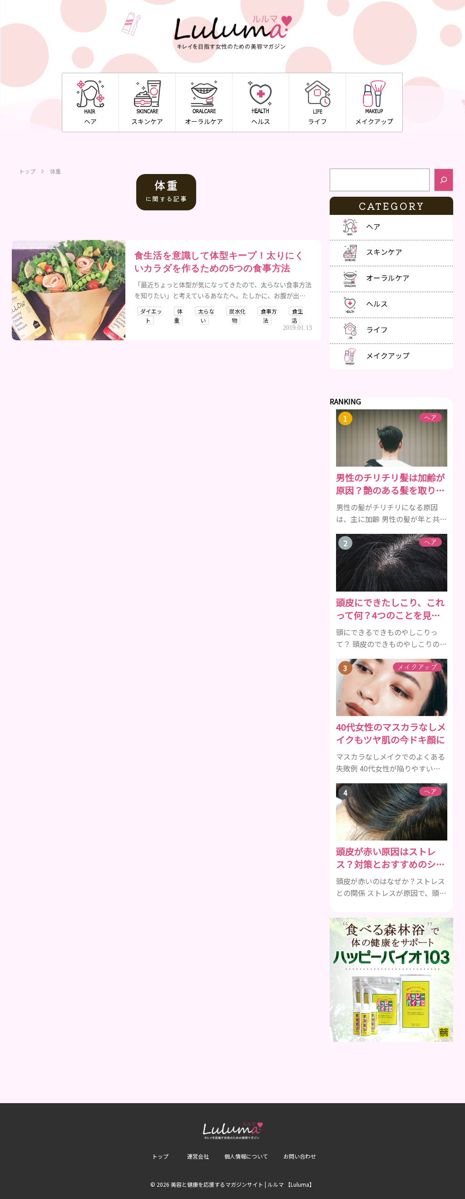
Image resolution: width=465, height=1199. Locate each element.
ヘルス (260, 121)
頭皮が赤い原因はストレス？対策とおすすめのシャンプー (390, 858)
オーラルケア (204, 121)
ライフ (317, 121)
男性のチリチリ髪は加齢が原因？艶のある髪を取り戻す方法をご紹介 (390, 484)
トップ (27, 171)
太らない (206, 315)
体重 (178, 315)
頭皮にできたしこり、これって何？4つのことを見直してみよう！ (390, 609)
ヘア (90, 121)
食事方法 (269, 315)
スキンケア (147, 121)
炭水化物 (237, 315)
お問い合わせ (299, 1156)
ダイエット (151, 315)
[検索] (444, 180)
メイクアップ (374, 121)
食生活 (297, 315)
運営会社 (198, 1156)
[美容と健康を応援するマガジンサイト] (232, 33)
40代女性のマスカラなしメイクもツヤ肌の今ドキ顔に (391, 733)
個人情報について (246, 1156)
